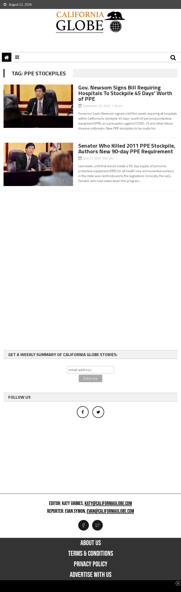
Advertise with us (90, 575)
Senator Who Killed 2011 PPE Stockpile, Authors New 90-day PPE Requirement (126, 148)
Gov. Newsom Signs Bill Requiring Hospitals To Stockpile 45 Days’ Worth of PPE (125, 93)
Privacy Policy (90, 564)
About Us (90, 543)
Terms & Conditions (90, 553)
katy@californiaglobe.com (108, 503)
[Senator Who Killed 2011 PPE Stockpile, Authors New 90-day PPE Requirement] (38, 164)
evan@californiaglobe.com (110, 511)
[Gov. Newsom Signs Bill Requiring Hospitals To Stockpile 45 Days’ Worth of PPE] (38, 106)
